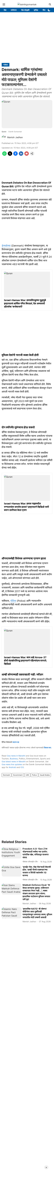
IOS (22, 767)
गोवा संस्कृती (25, 10)
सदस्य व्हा (15, 742)
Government (18, 775)
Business (14, 758)
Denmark (6, 775)
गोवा (5, 10)
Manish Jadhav (15, 137)
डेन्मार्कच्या (6, 245)
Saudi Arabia (45, 775)
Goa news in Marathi (16, 756)
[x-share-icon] (10, 155)
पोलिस (13, 600)
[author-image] (4, 137)
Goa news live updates (12, 764)
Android (12, 767)
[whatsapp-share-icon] (4, 155)
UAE (27, 775)
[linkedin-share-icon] (21, 155)
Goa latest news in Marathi (13, 761)
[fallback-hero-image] (11, 852)
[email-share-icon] (26, 155)
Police (34, 775)
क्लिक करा (47, 747)
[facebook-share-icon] (15, 155)
